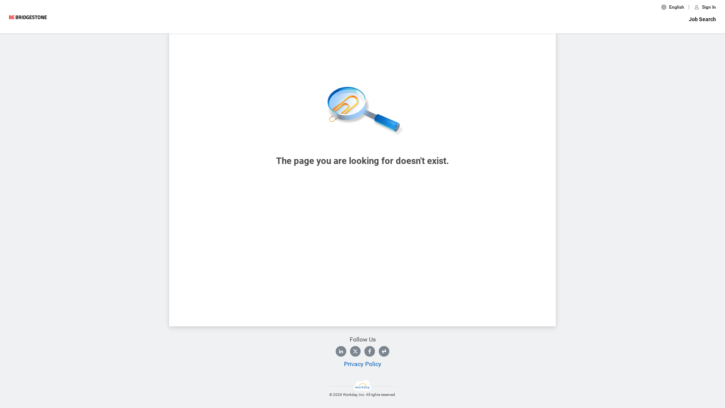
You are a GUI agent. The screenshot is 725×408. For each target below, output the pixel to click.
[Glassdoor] (384, 351)
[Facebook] (369, 351)
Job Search (702, 19)
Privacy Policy (362, 364)
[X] (355, 351)
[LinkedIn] (341, 351)
